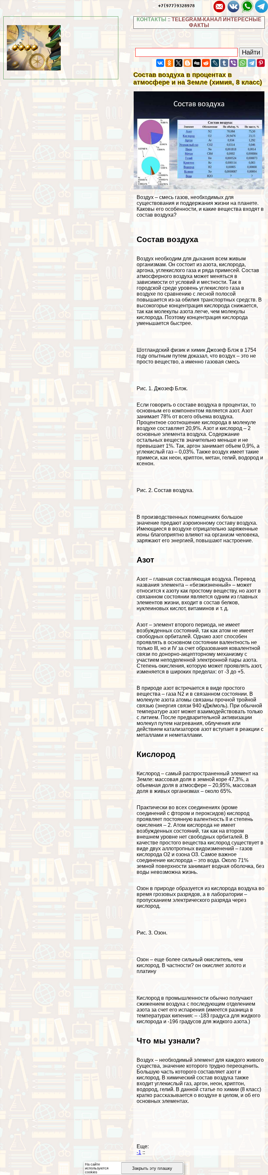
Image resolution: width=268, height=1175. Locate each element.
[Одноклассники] (169, 63)
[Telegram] (252, 63)
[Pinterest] (261, 63)
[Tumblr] (224, 63)
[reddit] (206, 63)
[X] (178, 63)
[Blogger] (188, 63)
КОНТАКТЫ (151, 19)
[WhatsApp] (242, 63)
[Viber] (233, 63)
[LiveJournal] (215, 63)
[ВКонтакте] (160, 63)
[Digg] (197, 63)
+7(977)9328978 (176, 5)
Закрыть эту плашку (152, 1168)
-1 (139, 1152)
